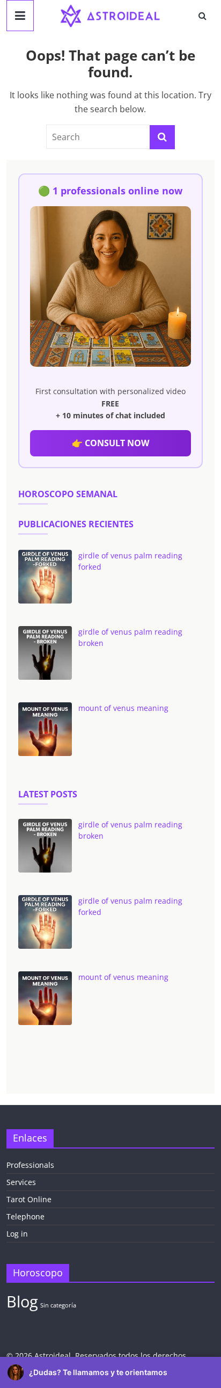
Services (21, 1182)
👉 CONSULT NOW (110, 443)
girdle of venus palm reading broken (130, 637)
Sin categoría (58, 1305)
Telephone (25, 1216)
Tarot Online (28, 1199)
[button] (110, 1372)
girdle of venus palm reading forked (130, 561)
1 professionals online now (117, 190)
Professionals (30, 1165)
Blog (22, 1301)
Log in (17, 1234)
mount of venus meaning (123, 708)
